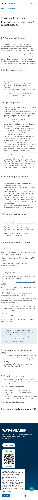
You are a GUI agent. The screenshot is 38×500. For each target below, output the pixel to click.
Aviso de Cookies (7, 490)
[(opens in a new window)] (8, 458)
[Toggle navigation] (35, 3)
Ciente (6, 496)
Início (2, 8)
